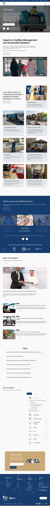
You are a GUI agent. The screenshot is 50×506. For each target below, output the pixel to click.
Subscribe (13, 467)
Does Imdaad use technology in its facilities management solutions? (25, 368)
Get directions (33, 410)
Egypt (18, 486)
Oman (18, 484)
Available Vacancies (29, 483)
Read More (6, 299)
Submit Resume (30, 485)
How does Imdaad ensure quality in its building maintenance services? (25, 377)
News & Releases (8, 484)
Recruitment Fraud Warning (30, 487)
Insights (7, 481)
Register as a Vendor (30, 490)
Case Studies (8, 482)
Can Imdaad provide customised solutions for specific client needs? (25, 364)
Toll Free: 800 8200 (34, 407)
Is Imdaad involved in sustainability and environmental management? (25, 373)
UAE (17, 482)
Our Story (6, 53)
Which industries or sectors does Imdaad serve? (25, 356)
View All (6, 263)
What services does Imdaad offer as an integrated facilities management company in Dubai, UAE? (25, 352)
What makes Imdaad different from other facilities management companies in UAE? (25, 360)
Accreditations (8, 486)
